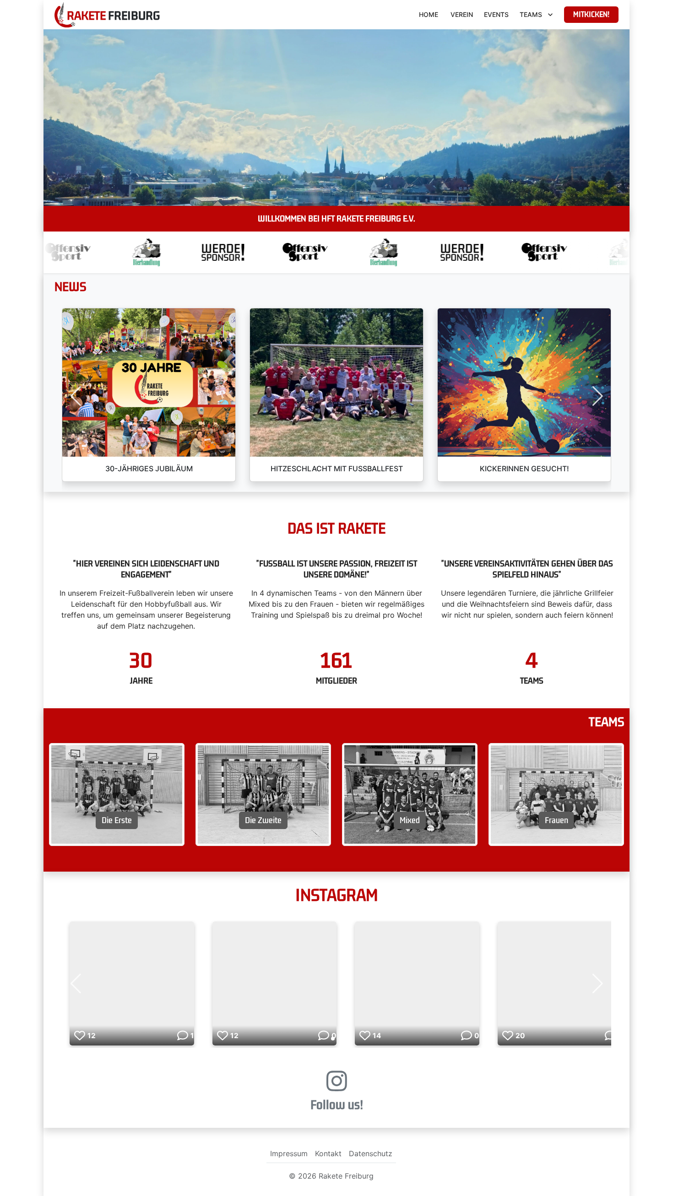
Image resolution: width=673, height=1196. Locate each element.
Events (496, 14)
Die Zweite (263, 820)
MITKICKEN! (591, 15)
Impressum (289, 1153)
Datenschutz (370, 1153)
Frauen (556, 820)
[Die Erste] (117, 793)
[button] (75, 396)
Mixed (410, 820)
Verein (461, 14)
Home (428, 14)
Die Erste (117, 820)
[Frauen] (556, 793)
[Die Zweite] (263, 793)
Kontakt (328, 1153)
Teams (531, 14)
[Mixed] (410, 793)
